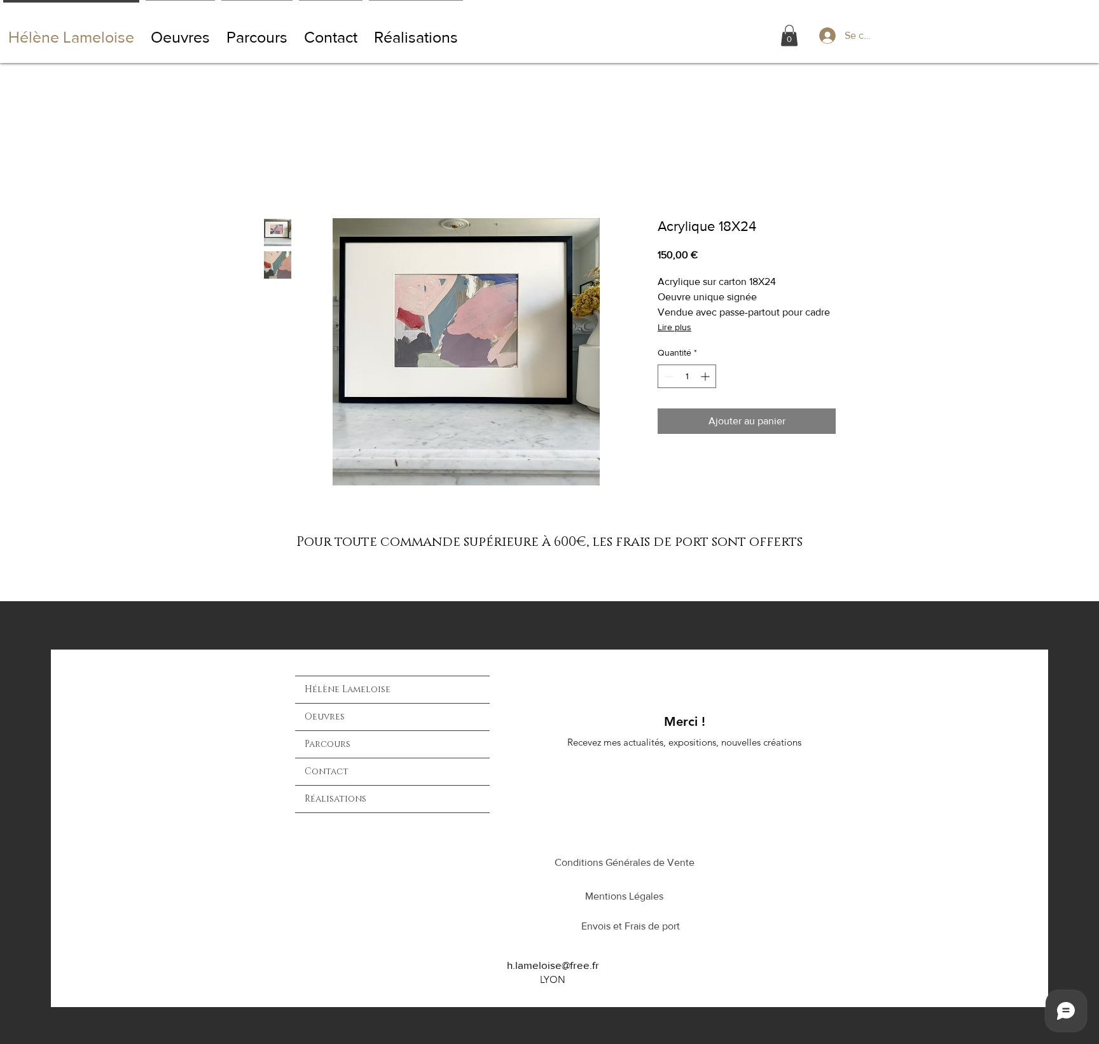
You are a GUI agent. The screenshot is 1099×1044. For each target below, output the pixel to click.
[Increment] (706, 376)
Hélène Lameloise (348, 689)
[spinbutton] (686, 376)
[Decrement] (667, 376)
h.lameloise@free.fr (553, 965)
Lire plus (674, 327)
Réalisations (335, 799)
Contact (327, 771)
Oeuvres (325, 717)
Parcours (327, 744)
